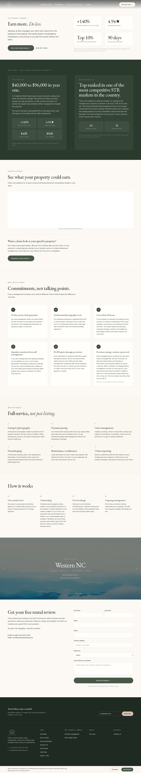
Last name (107, 610)
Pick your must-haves (74, 4)
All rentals (43, 734)
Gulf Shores (67, 594)
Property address (79, 641)
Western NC (78, 594)
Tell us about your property (82, 660)
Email (75, 620)
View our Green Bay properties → (70, 578)
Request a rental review (20, 258)
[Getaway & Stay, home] (9, 4)
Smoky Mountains (54, 594)
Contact (88, 4)
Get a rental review (71, 738)
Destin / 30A (100, 594)
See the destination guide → (70, 575)
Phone (76, 631)
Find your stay (126, 4)
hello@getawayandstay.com (19, 750)
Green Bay (89, 594)
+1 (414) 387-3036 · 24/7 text (19, 747)
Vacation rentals (46, 4)
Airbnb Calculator (64, 229)
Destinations (59, 4)
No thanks (115, 769)
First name (77, 610)
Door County (40, 594)
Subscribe (127, 714)
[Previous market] (4, 568)
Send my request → (103, 680)
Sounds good (127, 769)
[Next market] (136, 568)
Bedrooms (77, 651)
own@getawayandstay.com (22, 638)
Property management (72, 734)
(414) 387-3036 (41, 48)
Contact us (117, 734)
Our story (92, 734)
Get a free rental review (19, 48)
